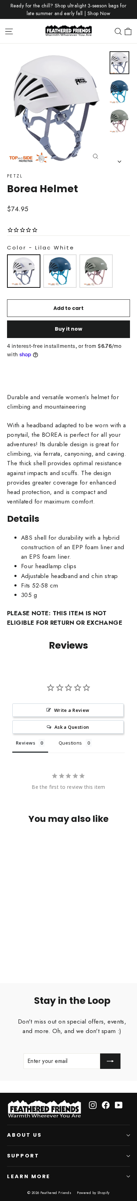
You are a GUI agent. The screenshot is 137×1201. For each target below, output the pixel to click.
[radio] (23, 271)
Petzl (14, 176)
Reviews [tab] (25, 743)
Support (23, 1155)
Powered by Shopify (93, 1192)
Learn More (28, 1176)
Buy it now (68, 328)
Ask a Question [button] (71, 727)
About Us (24, 1134)
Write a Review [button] (72, 710)
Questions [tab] (70, 743)
